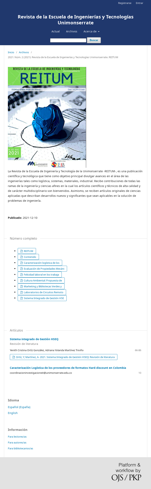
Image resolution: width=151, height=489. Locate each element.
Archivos (71, 31)
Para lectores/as (17, 436)
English (13, 413)
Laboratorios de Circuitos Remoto (43, 292)
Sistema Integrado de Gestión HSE (43, 298)
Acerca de (90, 31)
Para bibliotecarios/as (20, 448)
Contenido (29, 257)
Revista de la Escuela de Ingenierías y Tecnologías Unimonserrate (76, 19)
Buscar (94, 40)
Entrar (139, 3)
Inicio (11, 52)
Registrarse (124, 3)
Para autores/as (17, 442)
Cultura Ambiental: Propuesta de (42, 280)
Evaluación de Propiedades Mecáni (43, 268)
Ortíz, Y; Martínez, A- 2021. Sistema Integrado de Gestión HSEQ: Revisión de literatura (65, 357)
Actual (56, 31)
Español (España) (19, 407)
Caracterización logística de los (41, 263)
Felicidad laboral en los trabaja (41, 274)
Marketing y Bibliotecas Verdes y (42, 286)
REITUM (28, 251)
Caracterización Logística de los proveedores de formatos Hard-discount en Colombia (68, 368)
